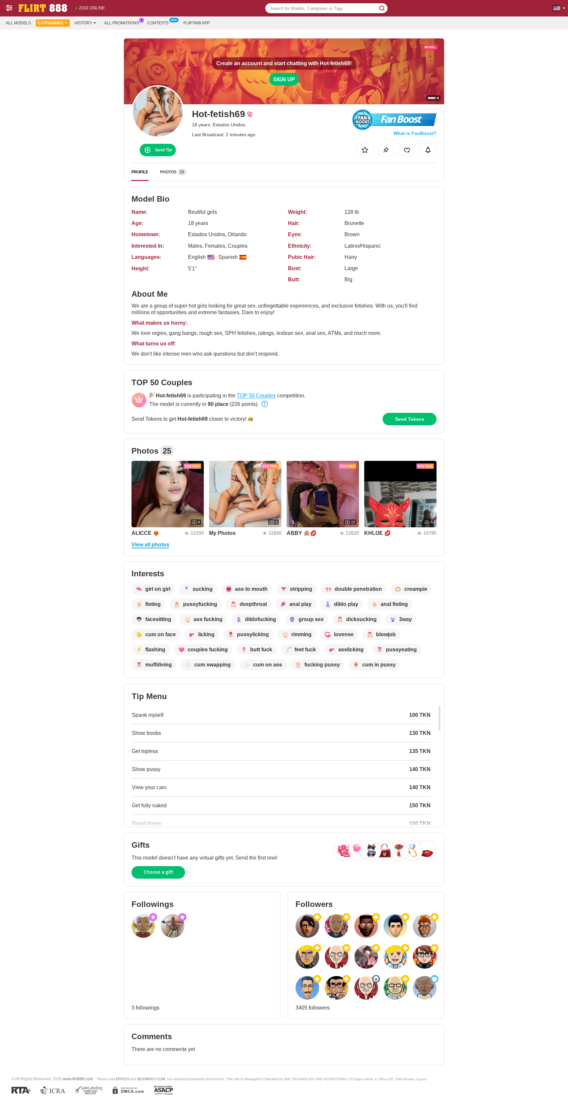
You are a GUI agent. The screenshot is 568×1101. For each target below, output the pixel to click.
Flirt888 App (196, 23)
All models (18, 23)
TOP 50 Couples (256, 395)
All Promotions (121, 23)
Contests (158, 23)
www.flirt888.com (78, 1079)
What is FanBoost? (415, 133)
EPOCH (122, 1079)
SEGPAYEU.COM (151, 1079)
